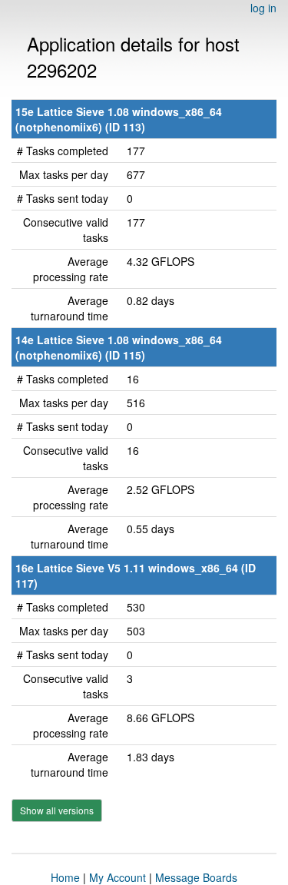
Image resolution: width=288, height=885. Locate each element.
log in (263, 7)
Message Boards (196, 877)
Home (65, 877)
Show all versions (57, 810)
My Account (117, 877)
